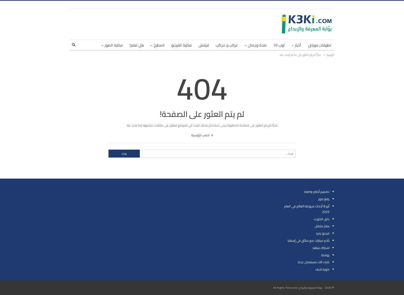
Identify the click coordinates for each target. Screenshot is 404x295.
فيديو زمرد (322, 233)
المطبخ (159, 45)
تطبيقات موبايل (319, 45)
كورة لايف (322, 269)
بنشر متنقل (322, 226)
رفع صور (323, 199)
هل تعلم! (137, 45)
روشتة (325, 255)
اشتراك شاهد (320, 248)
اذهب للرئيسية (200, 135)
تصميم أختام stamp (316, 192)
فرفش (203, 45)
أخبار (298, 45)
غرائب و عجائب (227, 45)
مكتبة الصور (114, 45)
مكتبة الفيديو (181, 45)
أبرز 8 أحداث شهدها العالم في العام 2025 (306, 209)
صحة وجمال (257, 45)
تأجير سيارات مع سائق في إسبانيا (308, 240)
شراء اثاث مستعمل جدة (313, 262)
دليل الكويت (321, 219)
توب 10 (279, 45)
